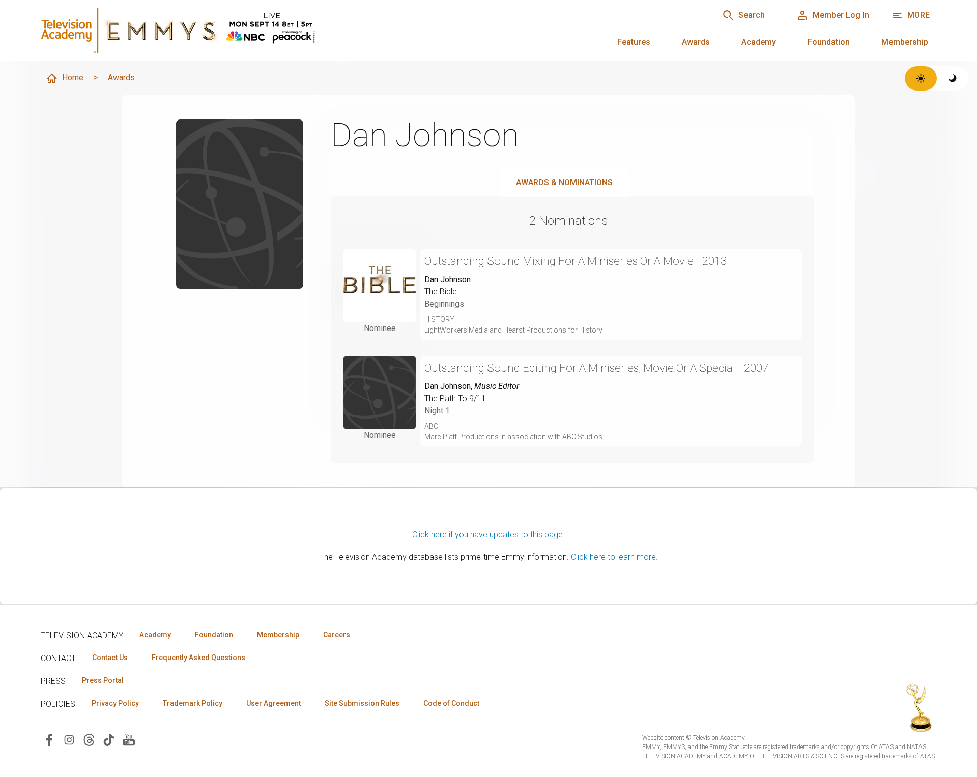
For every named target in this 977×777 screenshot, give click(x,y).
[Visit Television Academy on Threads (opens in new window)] (89, 739)
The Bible (440, 291)
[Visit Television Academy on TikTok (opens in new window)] (109, 739)
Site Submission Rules (362, 703)
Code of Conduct (451, 703)
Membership (904, 42)
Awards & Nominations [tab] (564, 182)
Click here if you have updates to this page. (488, 535)
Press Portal (103, 680)
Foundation (829, 42)
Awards (696, 42)
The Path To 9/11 (455, 398)
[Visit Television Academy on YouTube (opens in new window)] (128, 739)
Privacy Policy (115, 703)
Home (72, 77)
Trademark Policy (192, 703)
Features (633, 42)
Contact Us (110, 657)
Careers (336, 635)
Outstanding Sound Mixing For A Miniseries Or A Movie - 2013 (575, 261)
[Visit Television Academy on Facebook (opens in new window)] (49, 739)
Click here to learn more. (614, 557)
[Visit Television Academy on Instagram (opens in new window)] (69, 739)
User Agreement (273, 703)
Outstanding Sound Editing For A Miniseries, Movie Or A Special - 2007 (596, 368)
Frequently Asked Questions (198, 657)
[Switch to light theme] (921, 78)
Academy (758, 42)
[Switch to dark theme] (953, 78)
